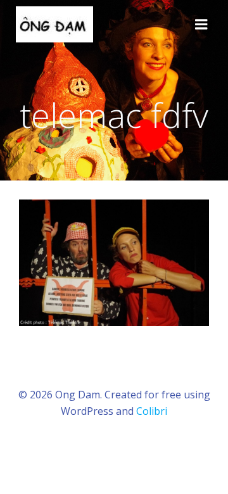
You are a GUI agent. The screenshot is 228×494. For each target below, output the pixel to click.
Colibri (151, 411)
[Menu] (201, 24)
